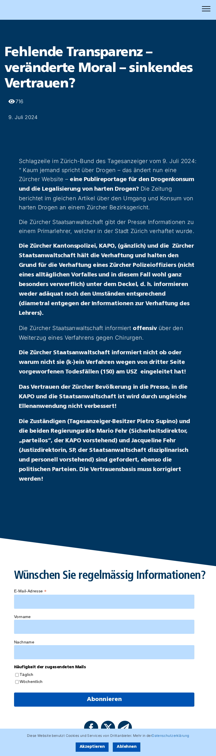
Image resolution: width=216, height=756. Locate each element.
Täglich (26, 674)
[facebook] (91, 728)
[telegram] (125, 728)
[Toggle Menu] (206, 8)
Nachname (24, 642)
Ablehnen (126, 747)
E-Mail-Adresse (30, 591)
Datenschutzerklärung (170, 735)
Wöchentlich (31, 681)
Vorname (22, 616)
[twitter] (108, 728)
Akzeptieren (92, 747)
